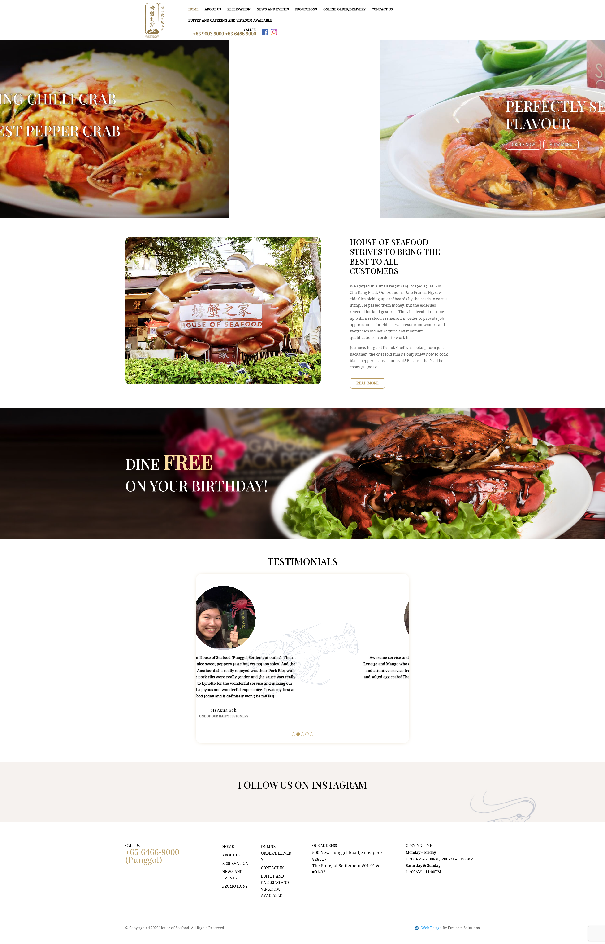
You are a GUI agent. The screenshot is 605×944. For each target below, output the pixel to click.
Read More (367, 383)
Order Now (143, 145)
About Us (213, 9)
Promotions (306, 9)
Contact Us (382, 9)
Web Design (431, 928)
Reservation (239, 9)
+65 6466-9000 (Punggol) (152, 857)
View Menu (180, 145)
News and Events (273, 9)
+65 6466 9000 (240, 34)
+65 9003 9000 (209, 34)
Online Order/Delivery (344, 9)
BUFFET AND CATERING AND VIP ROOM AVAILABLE (230, 20)
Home (193, 9)
